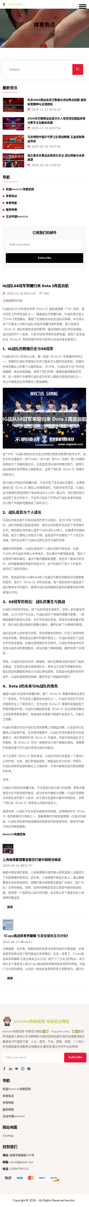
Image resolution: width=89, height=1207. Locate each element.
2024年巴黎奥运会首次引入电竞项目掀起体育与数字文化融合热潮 (56, 120)
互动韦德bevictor (17, 217)
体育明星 (11, 203)
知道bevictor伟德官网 (20, 189)
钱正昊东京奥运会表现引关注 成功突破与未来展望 (55, 157)
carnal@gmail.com (21, 1162)
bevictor (70, 1200)
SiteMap (8, 1136)
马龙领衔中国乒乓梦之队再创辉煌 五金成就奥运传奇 (55, 139)
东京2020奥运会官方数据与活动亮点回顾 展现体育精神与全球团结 (56, 102)
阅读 (10, 907)
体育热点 (11, 196)
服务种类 (11, 210)
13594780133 (19, 1169)
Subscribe (44, 258)
